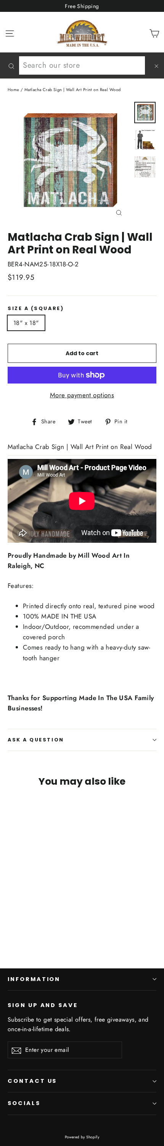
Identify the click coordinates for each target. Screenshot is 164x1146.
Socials (24, 1103)
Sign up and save (43, 1005)
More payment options (82, 395)
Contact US (32, 1081)
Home (13, 90)
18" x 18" (26, 322)
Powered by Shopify (82, 1137)
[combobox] (82, 65)
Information (34, 979)
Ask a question (36, 739)
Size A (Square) (36, 308)
